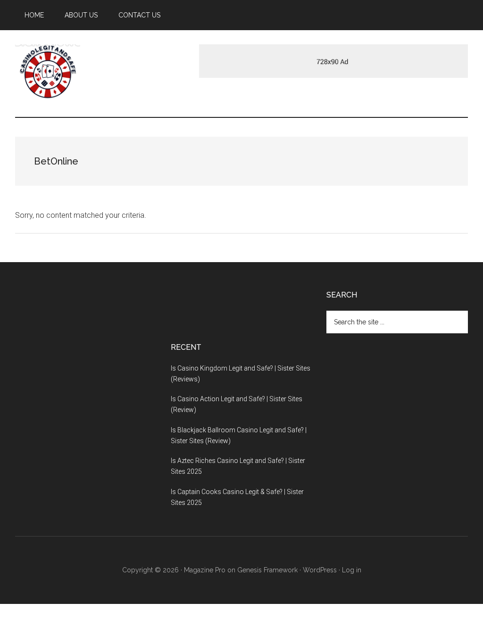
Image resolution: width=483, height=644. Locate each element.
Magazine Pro (204, 570)
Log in (351, 570)
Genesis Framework (267, 570)
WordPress (320, 570)
